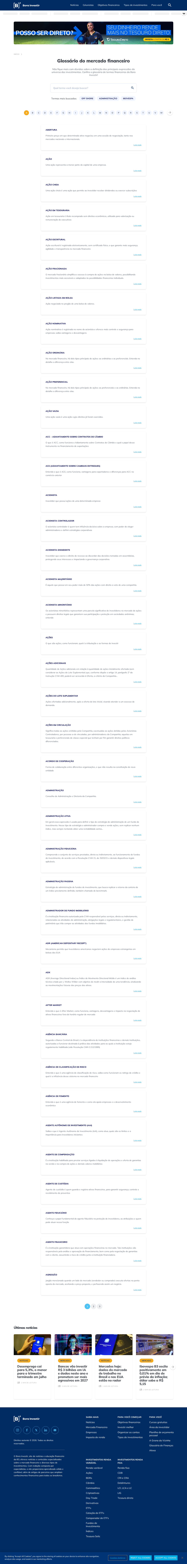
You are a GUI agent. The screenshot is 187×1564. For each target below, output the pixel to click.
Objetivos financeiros (129, 1422)
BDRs (89, 1477)
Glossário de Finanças (161, 1445)
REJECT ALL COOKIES (140, 1558)
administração (108, 98)
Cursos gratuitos (158, 1422)
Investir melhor (126, 1427)
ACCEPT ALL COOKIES (165, 1558)
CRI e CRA (123, 1477)
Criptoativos (92, 1492)
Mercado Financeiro (96, 1427)
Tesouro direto (125, 1497)
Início (16, 54)
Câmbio (90, 1482)
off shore (87, 98)
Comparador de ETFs (97, 1518)
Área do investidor (159, 1427)
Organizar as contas (129, 1432)
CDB (120, 1472)
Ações (89, 1472)
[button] (74, 5)
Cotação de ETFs (95, 1512)
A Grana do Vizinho (159, 1440)
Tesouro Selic (93, 1536)
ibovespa (128, 98)
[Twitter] (36, 1430)
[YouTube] (55, 1430)
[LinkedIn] (45, 1430)
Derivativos (92, 1503)
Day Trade (91, 1497)
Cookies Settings (117, 1558)
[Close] (182, 1558)
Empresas (91, 1432)
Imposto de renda (95, 1437)
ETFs (88, 1508)
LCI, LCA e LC (125, 1488)
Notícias (90, 1422)
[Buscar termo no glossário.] (132, 88)
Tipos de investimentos (130, 1437)
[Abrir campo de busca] (170, 5)
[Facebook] (27, 1430)
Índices (90, 1531)
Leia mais (137, 145)
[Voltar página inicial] (27, 5)
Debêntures (124, 1482)
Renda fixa (123, 1467)
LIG (119, 1492)
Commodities (93, 1488)
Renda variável (94, 1467)
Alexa (152, 1450)
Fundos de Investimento (93, 1525)
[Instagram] (17, 1430)
